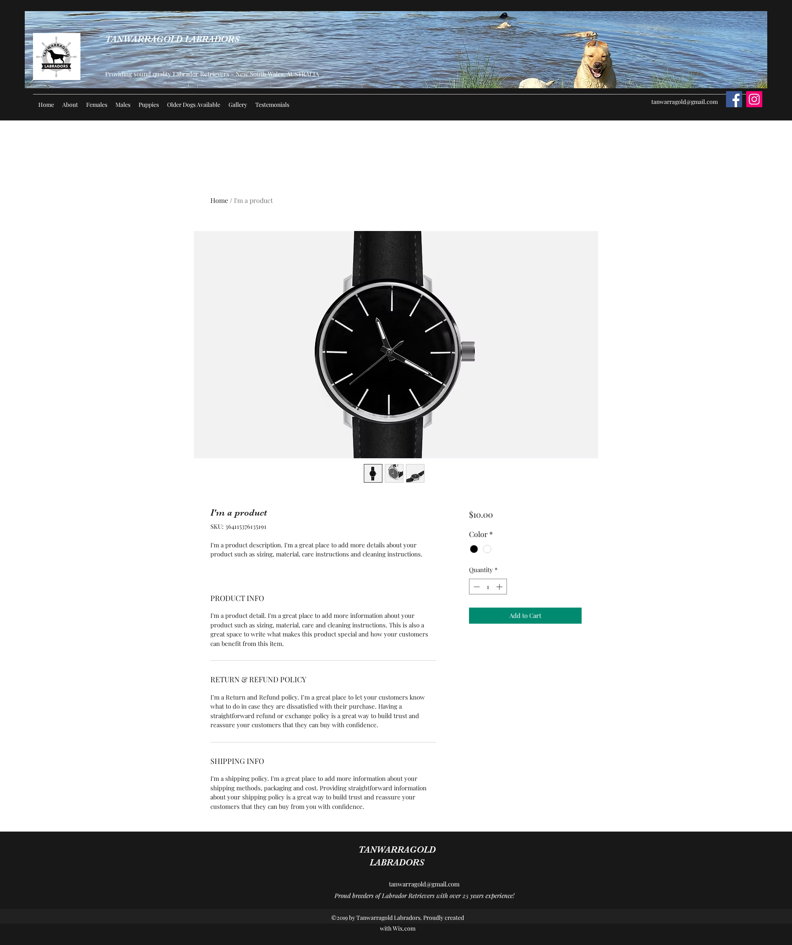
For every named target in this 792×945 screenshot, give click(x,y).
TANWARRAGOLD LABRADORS (172, 39)
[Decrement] (475, 586)
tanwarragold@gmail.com (684, 102)
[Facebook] (734, 99)
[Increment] (500, 586)
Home (219, 200)
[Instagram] (754, 99)
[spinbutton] (488, 586)
